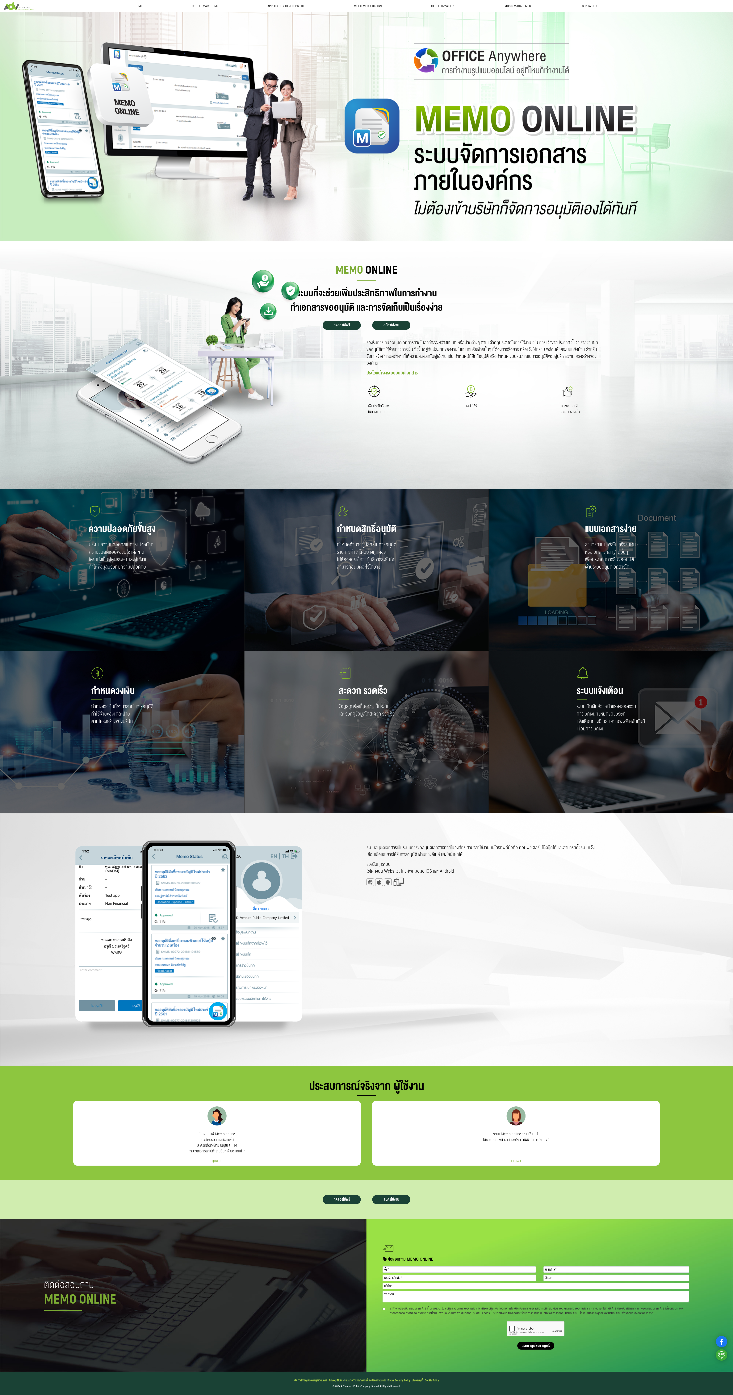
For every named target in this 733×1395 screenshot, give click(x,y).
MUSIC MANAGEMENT (519, 6)
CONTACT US (590, 6)
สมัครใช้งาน (391, 325)
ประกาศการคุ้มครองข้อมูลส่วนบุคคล (310, 1380)
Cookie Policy (432, 1380)
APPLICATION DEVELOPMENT (285, 6)
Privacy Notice (336, 1380)
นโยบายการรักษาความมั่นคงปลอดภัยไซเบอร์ (366, 1380)
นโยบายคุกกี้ (417, 1380)
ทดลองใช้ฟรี (341, 325)
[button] (721, 1341)
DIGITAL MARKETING (205, 6)
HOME (138, 6)
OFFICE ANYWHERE (443, 6)
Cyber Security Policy (399, 1380)
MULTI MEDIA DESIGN (368, 6)
